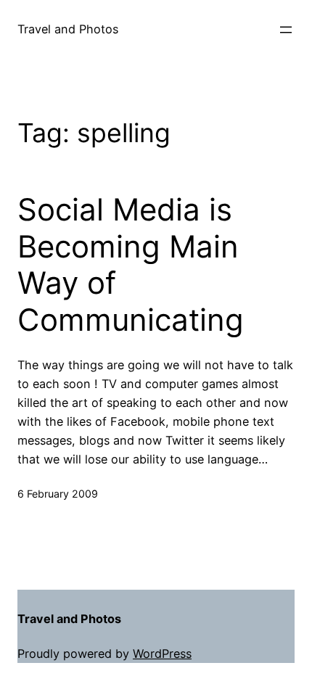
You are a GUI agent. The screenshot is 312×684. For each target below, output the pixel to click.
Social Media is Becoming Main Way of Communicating (130, 264)
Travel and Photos (67, 29)
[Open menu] (286, 29)
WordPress (162, 653)
